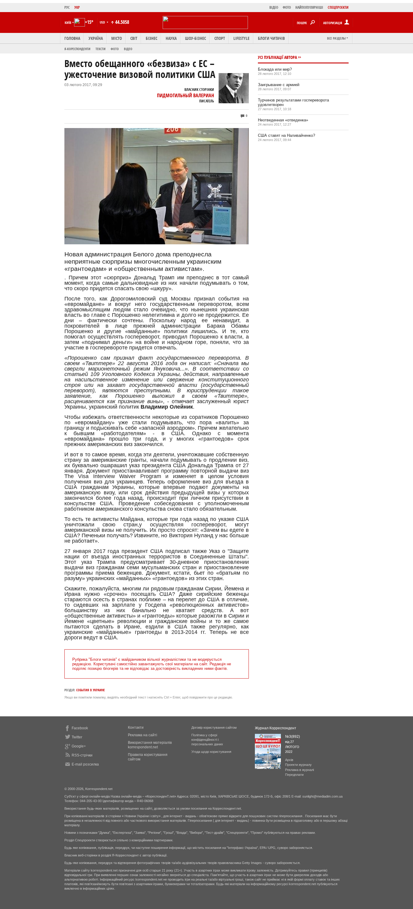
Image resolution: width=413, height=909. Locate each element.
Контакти (136, 727)
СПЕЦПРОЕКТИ (338, 7)
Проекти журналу (298, 764)
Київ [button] (68, 22)
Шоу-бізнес (195, 38)
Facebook (80, 728)
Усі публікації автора (277, 57)
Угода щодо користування (211, 751)
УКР (77, 7)
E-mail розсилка (85, 764)
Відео (128, 49)
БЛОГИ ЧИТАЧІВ (271, 38)
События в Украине (90, 690)
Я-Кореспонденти (77, 49)
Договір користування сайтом (214, 727)
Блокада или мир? (275, 69)
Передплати (294, 774)
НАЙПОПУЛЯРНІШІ (309, 7)
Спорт (219, 38)
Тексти (101, 49)
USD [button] (103, 22)
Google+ (79, 746)
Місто (116, 38)
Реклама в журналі (299, 770)
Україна (96, 38)
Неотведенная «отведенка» (283, 120)
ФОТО (287, 7)
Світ (133, 38)
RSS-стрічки (82, 755)
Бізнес (151, 38)
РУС (67, 7)
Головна (72, 38)
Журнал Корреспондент (275, 728)
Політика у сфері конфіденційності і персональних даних (207, 739)
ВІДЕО (273, 7)
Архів (289, 760)
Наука (171, 38)
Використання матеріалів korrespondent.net (150, 744)
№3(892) (292, 736)
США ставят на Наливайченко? (286, 135)
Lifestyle (241, 38)
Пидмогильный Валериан (185, 95)
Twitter (77, 737)
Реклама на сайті (142, 735)
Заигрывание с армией (278, 84)
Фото (115, 49)
